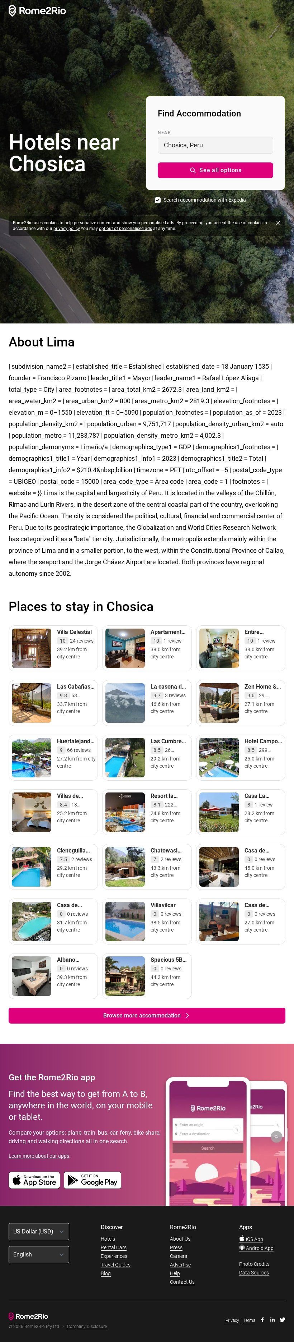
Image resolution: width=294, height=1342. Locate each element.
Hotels (108, 1239)
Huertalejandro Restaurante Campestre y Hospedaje (76, 752)
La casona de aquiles (168, 690)
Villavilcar (163, 905)
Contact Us (182, 1282)
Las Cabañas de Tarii (73, 690)
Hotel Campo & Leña (261, 745)
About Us (180, 1239)
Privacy (232, 1320)
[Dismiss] (278, 223)
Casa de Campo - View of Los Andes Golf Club (262, 916)
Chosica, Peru (183, 145)
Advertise (180, 1265)
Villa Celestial (74, 632)
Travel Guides (116, 1265)
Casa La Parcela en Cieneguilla (259, 803)
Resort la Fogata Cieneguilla (165, 803)
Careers (178, 1256)
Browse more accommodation (142, 1015)
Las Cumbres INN (168, 745)
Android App (259, 1248)
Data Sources (254, 1273)
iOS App (254, 1239)
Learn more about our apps (39, 1156)
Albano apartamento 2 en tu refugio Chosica (76, 970)
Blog (106, 1273)
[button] (215, 170)
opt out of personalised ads (125, 228)
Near (164, 132)
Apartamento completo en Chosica (168, 639)
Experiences (114, 1256)
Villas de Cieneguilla (71, 799)
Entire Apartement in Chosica (263, 639)
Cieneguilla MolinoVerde (73, 854)
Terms (249, 1320)
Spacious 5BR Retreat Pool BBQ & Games (169, 967)
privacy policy (66, 228)
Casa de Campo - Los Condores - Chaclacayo (73, 916)
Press (176, 1247)
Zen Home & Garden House (263, 690)
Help (175, 1273)
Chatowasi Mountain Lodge (164, 857)
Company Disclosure (87, 1326)
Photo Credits (254, 1264)
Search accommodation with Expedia (204, 200)
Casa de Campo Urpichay (256, 857)
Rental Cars (114, 1247)
